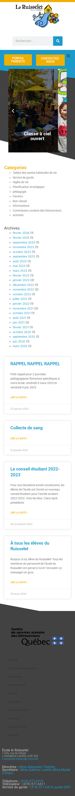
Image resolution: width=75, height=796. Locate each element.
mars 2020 (20, 346)
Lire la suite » (19, 397)
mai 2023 (19, 265)
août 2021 (19, 317)
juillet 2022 (20, 298)
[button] (13, 110)
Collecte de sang (26, 427)
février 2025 (21, 237)
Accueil (12, 660)
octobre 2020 (22, 332)
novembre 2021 (23, 308)
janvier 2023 (21, 280)
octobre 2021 (21, 313)
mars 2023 (20, 270)
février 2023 (21, 275)
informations (21, 205)
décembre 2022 (23, 284)
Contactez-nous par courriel (20, 759)
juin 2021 (19, 322)
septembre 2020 (24, 336)
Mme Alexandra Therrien (37, 767)
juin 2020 (19, 341)
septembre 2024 (24, 242)
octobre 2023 (22, 252)
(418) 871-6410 (32, 781)
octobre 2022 (22, 294)
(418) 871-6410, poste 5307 (50, 787)
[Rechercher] (57, 41)
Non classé (20, 201)
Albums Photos (17, 726)
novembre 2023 (23, 247)
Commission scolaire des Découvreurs (37, 210)
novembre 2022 (23, 289)
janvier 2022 (21, 303)
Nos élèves (15, 701)
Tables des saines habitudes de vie (35, 172)
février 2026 (21, 232)
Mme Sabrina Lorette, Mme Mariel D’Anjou (36, 771)
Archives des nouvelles (22, 668)
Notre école (15, 676)
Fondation (14, 718)
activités (18, 215)
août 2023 (20, 261)
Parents (18, 196)
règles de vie (20, 182)
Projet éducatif (17, 685)
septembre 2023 (24, 256)
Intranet (13, 735)
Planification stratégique (28, 187)
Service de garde (23, 177)
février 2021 (21, 327)
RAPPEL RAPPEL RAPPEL (35, 363)
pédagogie (19, 191)
